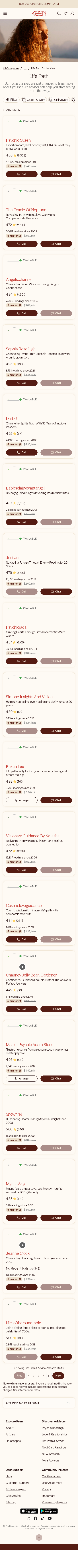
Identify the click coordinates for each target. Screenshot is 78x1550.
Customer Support (17, 1483)
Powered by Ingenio (54, 1502)
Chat (58, 174)
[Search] (59, 13)
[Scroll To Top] (39, 1537)
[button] (68, 1403)
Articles (10, 1434)
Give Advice (13, 1496)
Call (24, 174)
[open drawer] (5, 13)
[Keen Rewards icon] (66, 13)
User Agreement (52, 1483)
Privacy (46, 1489)
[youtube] (50, 1520)
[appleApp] (29, 1512)
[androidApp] (49, 1512)
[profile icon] (72, 13)
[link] (22, 967)
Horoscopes (13, 1441)
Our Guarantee (51, 1476)
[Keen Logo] (39, 13)
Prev (19, 1375)
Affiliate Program (16, 1489)
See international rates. (26, 1390)
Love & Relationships (54, 1434)
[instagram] (28, 1520)
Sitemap (11, 1502)
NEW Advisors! (51, 1454)
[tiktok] (42, 1520)
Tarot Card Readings (54, 1447)
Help (9, 1476)
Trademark (48, 1496)
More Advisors (50, 1460)
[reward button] (66, 13)
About (9, 1428)
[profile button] (72, 13)
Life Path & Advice (53, 1441)
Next (58, 1375)
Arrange (24, 800)
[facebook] (35, 1520)
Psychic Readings (52, 1428)
